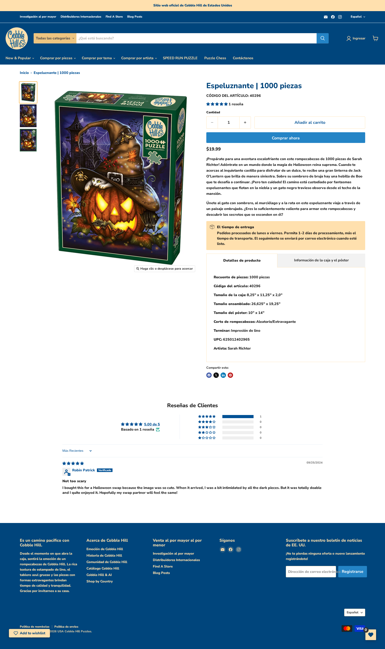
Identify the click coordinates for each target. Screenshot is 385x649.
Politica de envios (66, 627)
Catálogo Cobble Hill (102, 568)
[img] (73, 463)
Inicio (24, 73)
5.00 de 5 (152, 424)
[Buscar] (323, 38)
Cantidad (213, 112)
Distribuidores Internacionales (81, 16)
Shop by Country (99, 581)
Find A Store (114, 16)
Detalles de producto (242, 260)
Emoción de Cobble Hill (104, 549)
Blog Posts (134, 16)
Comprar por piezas (56, 58)
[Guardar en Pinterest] (230, 375)
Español (356, 17)
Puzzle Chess (215, 58)
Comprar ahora (286, 138)
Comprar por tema (97, 58)
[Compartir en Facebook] (209, 375)
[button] (217, 104)
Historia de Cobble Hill (104, 555)
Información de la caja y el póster (321, 260)
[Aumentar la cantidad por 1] (245, 122)
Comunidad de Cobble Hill (106, 562)
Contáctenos (243, 58)
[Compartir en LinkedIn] (223, 375)
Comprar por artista (137, 58)
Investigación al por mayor (38, 16)
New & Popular (19, 58)
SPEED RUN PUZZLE (180, 58)
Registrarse (352, 571)
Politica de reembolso (34, 627)
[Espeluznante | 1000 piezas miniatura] (28, 92)
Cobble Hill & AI (99, 575)
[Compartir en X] (216, 375)
